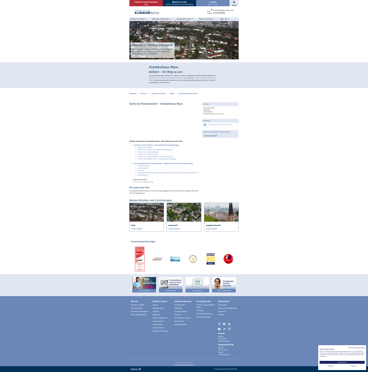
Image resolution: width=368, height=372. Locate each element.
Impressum (222, 311)
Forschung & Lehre (203, 301)
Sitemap (221, 315)
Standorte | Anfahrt (137, 305)
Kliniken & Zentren (160, 301)
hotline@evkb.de (224, 355)
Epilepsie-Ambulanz (145, 147)
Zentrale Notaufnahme (160, 331)
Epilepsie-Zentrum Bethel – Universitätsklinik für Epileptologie (157, 145)
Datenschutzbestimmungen (356, 347)
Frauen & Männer (158, 321)
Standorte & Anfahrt (158, 93)
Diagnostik (156, 315)
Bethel (172, 93)
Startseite (132, 93)
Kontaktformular (224, 341)
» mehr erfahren (136, 229)
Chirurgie (141, 170)
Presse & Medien (136, 308)
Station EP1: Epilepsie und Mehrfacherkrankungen (155, 150)
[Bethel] (146, 212)
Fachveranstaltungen (203, 317)
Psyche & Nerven (158, 328)
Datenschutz (222, 305)
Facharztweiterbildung (204, 314)
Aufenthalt (178, 308)
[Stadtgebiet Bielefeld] (221, 212)
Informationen (223, 301)
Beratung (178, 315)
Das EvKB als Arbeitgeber (139, 311)
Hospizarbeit (179, 321)
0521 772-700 (222, 339)
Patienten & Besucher (183, 301)
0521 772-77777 (223, 350)
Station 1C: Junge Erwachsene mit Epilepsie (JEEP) (155, 157)
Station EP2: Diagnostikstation (148, 152)
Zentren (155, 305)
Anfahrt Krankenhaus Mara (188, 93)
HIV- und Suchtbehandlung (143, 182)
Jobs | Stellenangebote (139, 315)
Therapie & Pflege (181, 311)
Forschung (199, 310)
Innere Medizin (143, 168)
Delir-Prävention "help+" (183, 318)
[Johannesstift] (184, 212)
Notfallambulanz (144, 166)
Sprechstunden (180, 305)
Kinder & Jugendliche (160, 318)
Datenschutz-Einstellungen (227, 308)
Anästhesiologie (158, 308)
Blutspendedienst (181, 324)
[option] (184, 40)
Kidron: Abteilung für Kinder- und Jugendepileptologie (157, 159)
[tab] (220, 136)
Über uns (144, 93)
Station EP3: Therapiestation (148, 154)
